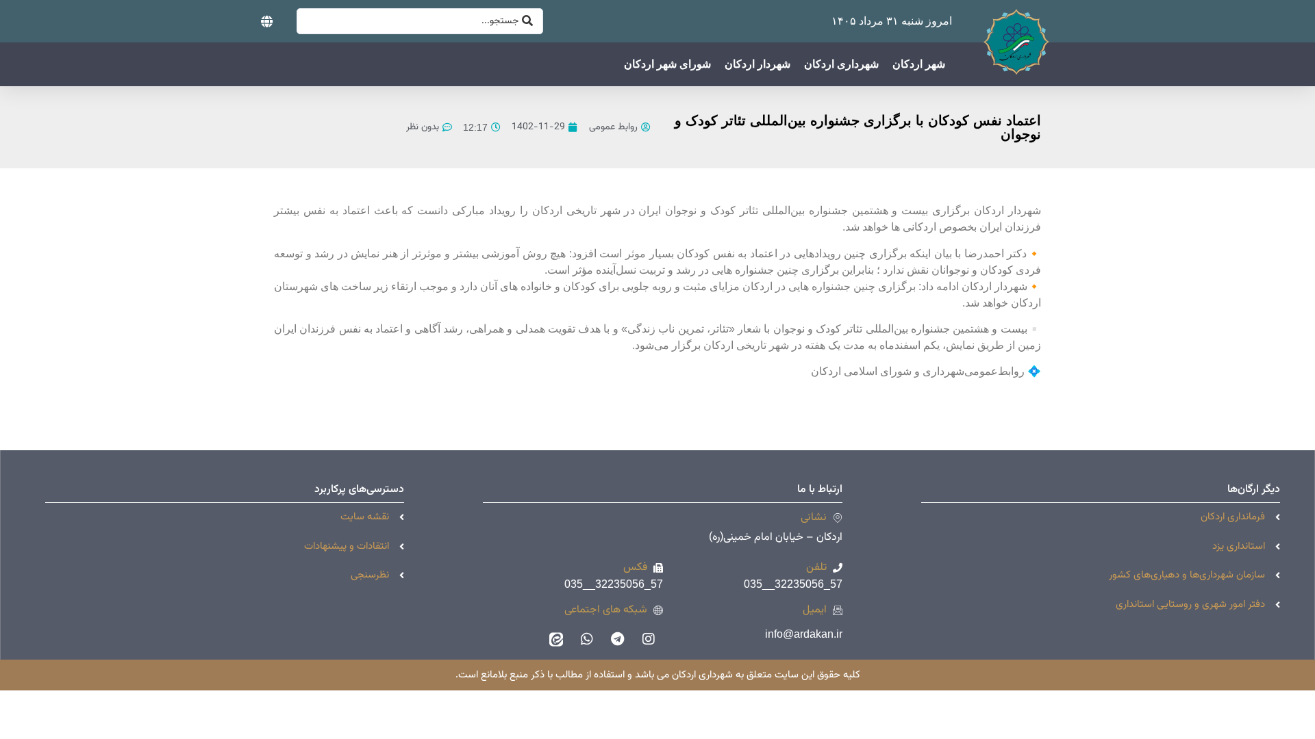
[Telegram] (617, 639)
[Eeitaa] (556, 639)
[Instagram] (648, 639)
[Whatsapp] (587, 639)
